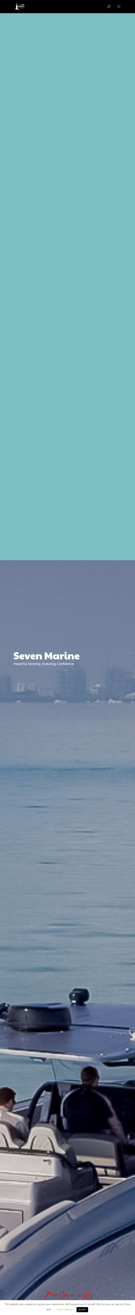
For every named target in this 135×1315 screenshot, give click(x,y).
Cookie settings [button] (64, 1309)
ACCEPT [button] (82, 1309)
